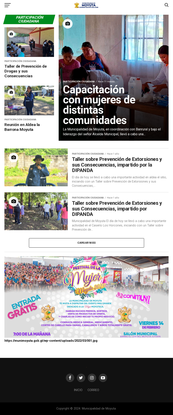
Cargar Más (86, 242)
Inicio (78, 390)
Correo (93, 390)
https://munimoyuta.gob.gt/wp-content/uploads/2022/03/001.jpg (50, 341)
